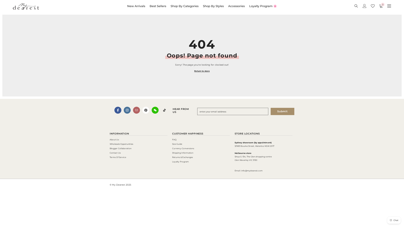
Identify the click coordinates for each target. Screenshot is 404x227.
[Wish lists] (373, 6)
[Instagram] (127, 110)
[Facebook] (117, 110)
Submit (282, 111)
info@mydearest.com (252, 170)
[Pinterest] (145, 110)
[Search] (356, 6)
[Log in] (364, 6)
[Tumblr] (136, 110)
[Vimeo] (155, 110)
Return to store (202, 71)
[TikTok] (164, 110)
